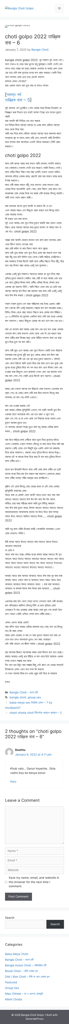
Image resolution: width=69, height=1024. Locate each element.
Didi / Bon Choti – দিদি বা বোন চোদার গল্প (27, 976)
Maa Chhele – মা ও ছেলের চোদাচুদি (24, 993)
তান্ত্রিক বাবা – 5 (17, 100)
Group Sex (12, 988)
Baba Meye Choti (16, 954)
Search (9, 917)
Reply (13, 781)
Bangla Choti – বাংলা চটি (19, 959)
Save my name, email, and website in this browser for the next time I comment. (34, 882)
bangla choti (18, 697)
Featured (11, 982)
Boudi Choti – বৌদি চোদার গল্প (21, 971)
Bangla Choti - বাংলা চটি (24, 692)
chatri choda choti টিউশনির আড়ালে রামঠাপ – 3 (36, 712)
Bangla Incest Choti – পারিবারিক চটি (25, 965)
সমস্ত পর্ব (14, 94)
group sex (34, 697)
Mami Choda (13, 999)
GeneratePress (35, 1018)
